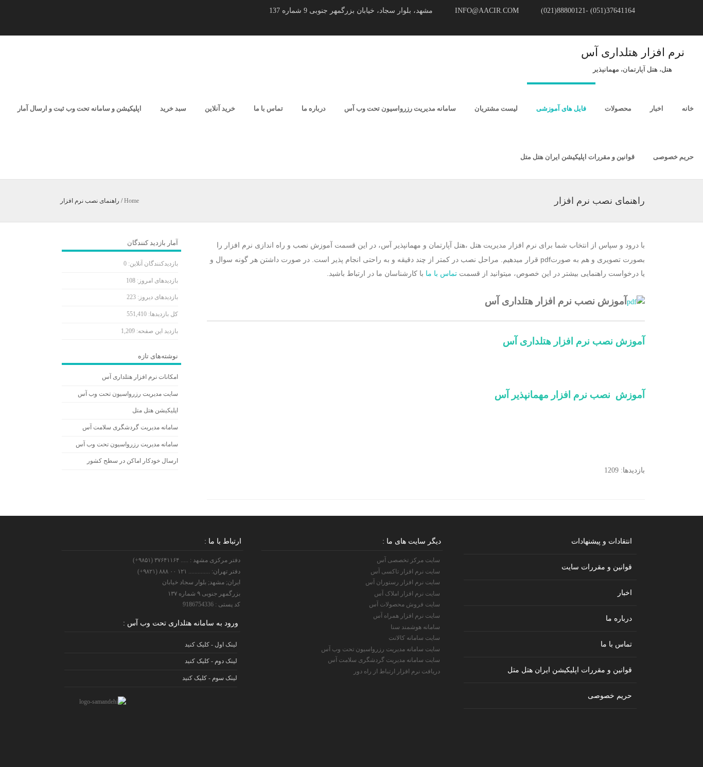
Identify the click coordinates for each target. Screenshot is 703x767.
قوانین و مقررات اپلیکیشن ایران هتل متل (577, 157)
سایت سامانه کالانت (414, 637)
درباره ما (314, 108)
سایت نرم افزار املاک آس (407, 593)
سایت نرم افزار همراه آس (406, 615)
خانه (688, 108)
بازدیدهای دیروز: (157, 297)
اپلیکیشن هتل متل (155, 410)
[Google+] (98, 25)
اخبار (656, 108)
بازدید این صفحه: (156, 331)
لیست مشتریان (496, 108)
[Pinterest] (86, 25)
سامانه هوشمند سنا (415, 627)
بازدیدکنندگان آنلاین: (152, 263)
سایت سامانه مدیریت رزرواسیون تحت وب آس (380, 649)
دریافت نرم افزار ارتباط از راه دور (397, 671)
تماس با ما (268, 108)
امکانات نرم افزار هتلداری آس (140, 376)
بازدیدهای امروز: (156, 280)
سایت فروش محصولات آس (404, 604)
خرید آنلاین (220, 108)
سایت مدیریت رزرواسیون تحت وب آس (128, 393)
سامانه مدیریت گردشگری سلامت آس (130, 427)
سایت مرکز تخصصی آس (408, 560)
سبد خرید (173, 108)
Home (131, 200)
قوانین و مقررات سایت (596, 567)
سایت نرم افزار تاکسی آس (405, 571)
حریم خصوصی (673, 157)
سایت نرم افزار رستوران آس (402, 582)
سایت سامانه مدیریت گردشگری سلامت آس (384, 660)
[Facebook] (73, 25)
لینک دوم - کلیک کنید (211, 661)
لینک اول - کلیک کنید (211, 644)
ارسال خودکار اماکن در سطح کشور (132, 460)
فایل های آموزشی (561, 108)
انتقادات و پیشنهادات (601, 541)
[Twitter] (61, 25)
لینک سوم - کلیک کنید (209, 678)
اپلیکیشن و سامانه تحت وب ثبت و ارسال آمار (79, 108)
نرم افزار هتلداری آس (632, 52)
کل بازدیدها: (162, 314)
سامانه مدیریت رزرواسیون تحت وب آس (400, 108)
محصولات (618, 108)
